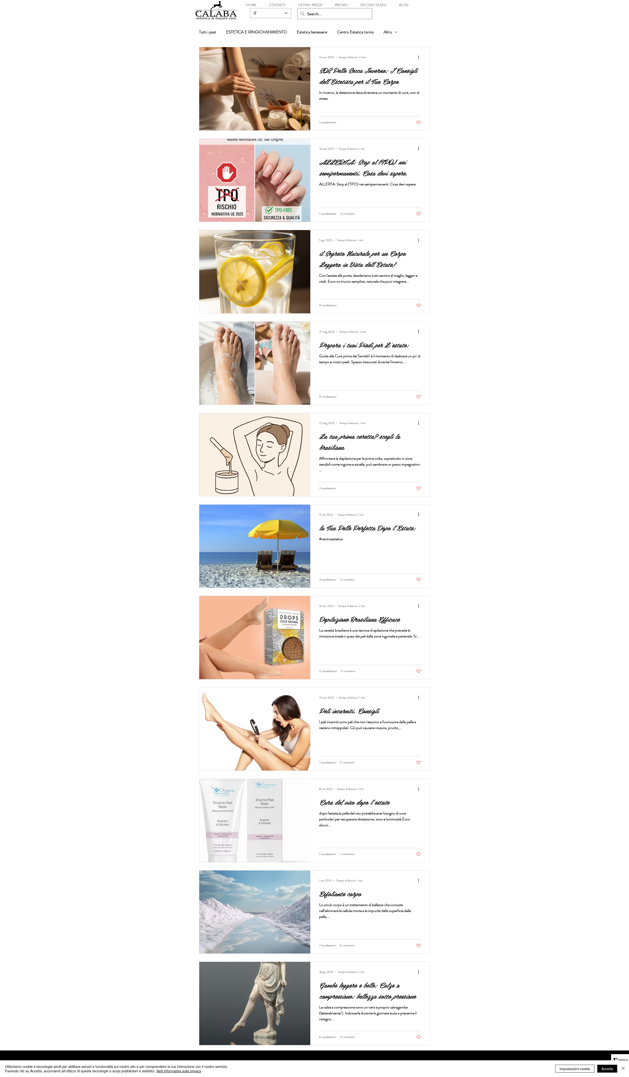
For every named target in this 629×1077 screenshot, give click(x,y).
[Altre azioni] (420, 57)
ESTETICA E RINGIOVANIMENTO (256, 32)
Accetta (607, 1068)
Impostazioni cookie (574, 1068)
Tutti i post (207, 32)
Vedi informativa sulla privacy (178, 1070)
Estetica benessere (312, 32)
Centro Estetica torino (355, 32)
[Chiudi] (623, 1068)
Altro (388, 32)
